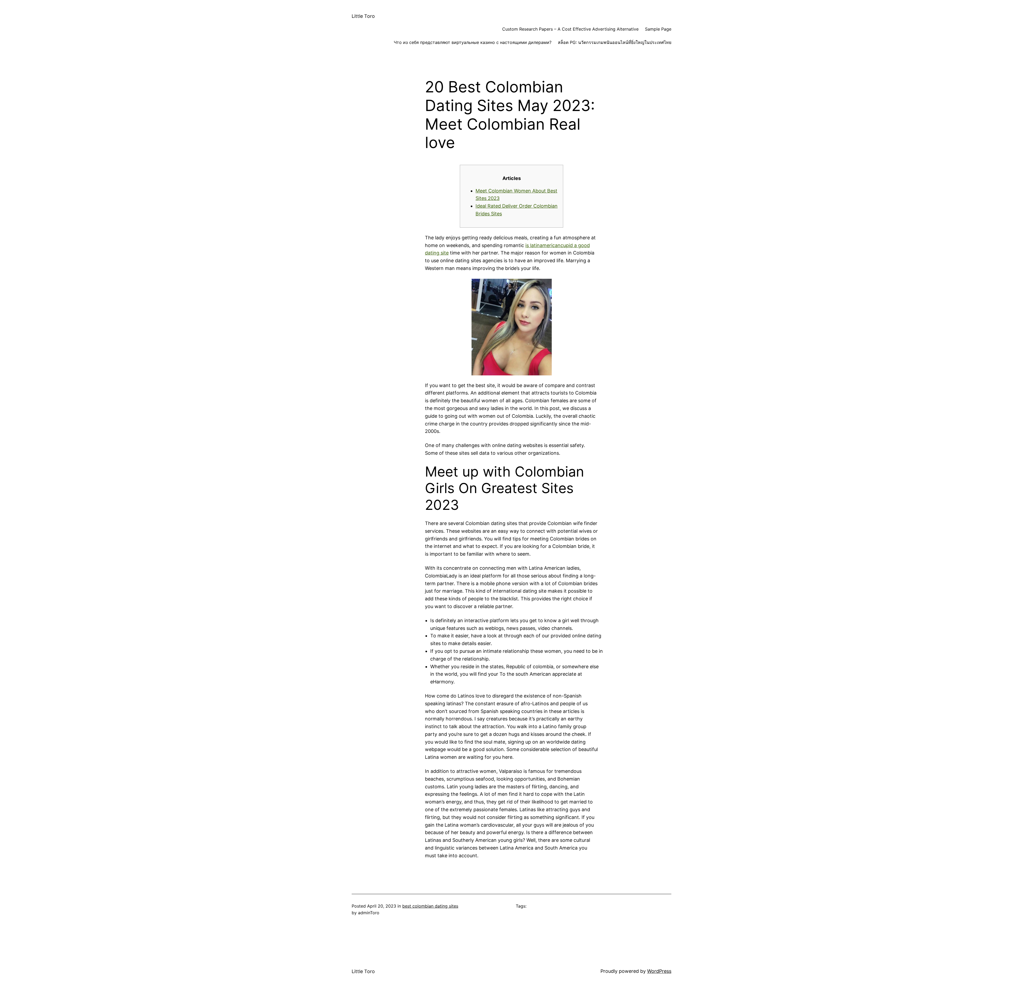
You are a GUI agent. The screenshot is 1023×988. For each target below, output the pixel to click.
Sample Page (658, 29)
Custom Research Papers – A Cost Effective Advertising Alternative (570, 29)
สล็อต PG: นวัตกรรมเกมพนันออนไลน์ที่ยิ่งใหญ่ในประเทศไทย (614, 42)
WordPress (659, 971)
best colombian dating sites (430, 906)
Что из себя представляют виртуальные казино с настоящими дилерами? (472, 42)
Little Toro (363, 16)
